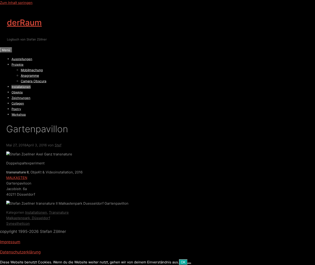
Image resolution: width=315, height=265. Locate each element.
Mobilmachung (32, 70)
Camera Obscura (33, 81)
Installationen (21, 87)
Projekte (18, 64)
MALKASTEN (16, 178)
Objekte (17, 92)
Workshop (19, 114)
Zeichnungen (21, 98)
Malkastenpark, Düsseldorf (28, 218)
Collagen (18, 103)
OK (183, 262)
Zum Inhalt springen (16, 2)
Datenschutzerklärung (20, 252)
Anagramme (30, 75)
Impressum (10, 242)
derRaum (24, 22)
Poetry (16, 109)
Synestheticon (18, 223)
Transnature (59, 212)
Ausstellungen (22, 59)
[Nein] (189, 263)
